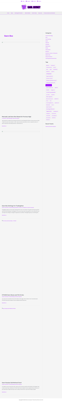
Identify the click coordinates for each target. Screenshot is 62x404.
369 (51, 69)
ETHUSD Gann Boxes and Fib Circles (13, 295)
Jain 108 (48, 94)
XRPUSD (53, 117)
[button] (22, 13)
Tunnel (48, 115)
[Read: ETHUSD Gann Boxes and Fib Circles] (21, 256)
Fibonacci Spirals (50, 82)
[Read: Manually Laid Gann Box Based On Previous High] (21, 78)
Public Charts (48, 49)
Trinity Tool (54, 113)
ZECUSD (48, 119)
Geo (56, 87)
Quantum (47, 51)
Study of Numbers (49, 56)
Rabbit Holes (48, 54)
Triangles (48, 113)
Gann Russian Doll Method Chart (12, 382)
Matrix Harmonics (49, 98)
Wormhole (48, 117)
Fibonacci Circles (49, 78)
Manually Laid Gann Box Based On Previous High (16, 116)
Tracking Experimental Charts (51, 58)
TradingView (55, 111)
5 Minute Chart (49, 67)
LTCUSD (52, 94)
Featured (47, 42)
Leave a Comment (5, 207)
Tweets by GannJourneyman (51, 126)
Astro (46, 37)
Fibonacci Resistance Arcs (51, 80)
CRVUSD (48, 71)
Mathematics (48, 46)
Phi (47, 100)
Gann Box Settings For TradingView (13, 206)
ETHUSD (48, 73)
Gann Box (48, 85)
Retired (48, 104)
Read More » (4, 126)
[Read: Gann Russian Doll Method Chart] (21, 344)
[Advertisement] (31, 22)
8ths (54, 67)
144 (47, 69)
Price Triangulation (49, 102)
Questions (57, 102)
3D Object (53, 65)
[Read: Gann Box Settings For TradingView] (21, 167)
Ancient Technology (49, 35)
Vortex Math (54, 115)
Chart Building (9, 118)
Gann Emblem (49, 87)
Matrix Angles (49, 96)
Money (47, 47)
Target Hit (48, 111)
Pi (50, 100)
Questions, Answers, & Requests (21, 207)
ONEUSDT (56, 98)
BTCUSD (55, 69)
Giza (47, 89)
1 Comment (4, 118)
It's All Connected (50, 92)
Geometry (47, 44)
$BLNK (47, 65)
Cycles (47, 40)
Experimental (49, 76)
